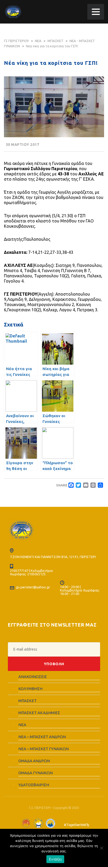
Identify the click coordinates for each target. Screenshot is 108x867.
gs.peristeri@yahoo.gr (33, 587)
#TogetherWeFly (76, 824)
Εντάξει (55, 859)
